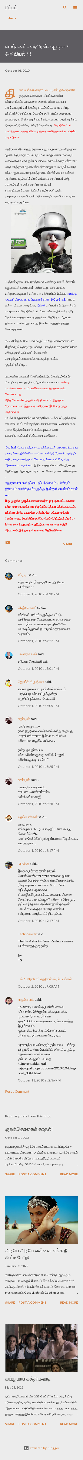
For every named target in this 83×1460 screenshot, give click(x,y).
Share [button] (68, 544)
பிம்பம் (11, 7)
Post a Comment (17, 1091)
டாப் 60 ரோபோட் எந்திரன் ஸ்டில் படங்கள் (45, 979)
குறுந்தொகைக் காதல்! (29, 1129)
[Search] (65, 7)
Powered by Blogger (44, 1448)
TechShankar (27, 934)
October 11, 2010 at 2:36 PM (39, 1080)
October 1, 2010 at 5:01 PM (38, 668)
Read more (69, 1174)
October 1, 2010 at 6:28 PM (38, 804)
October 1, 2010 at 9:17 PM (38, 921)
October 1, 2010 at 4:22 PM (38, 641)
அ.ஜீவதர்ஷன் (27, 607)
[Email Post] (7, 544)
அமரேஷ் (23, 863)
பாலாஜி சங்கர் (27, 654)
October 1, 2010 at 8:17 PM (38, 850)
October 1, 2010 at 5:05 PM (38, 706)
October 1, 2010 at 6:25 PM (38, 766)
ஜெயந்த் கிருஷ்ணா (31, 681)
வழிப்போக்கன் (28, 817)
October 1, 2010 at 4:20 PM (38, 594)
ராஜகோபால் (26, 999)
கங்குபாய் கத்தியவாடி (28, 1378)
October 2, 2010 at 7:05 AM (38, 986)
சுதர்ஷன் (24, 719)
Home (12, 18)
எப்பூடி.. (23, 575)
